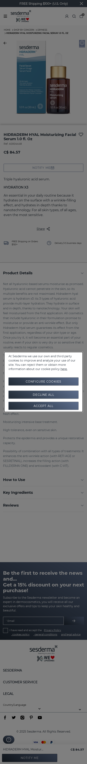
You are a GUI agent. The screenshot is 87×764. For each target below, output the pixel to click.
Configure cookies (43, 381)
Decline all (43, 395)
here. (63, 369)
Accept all (43, 406)
